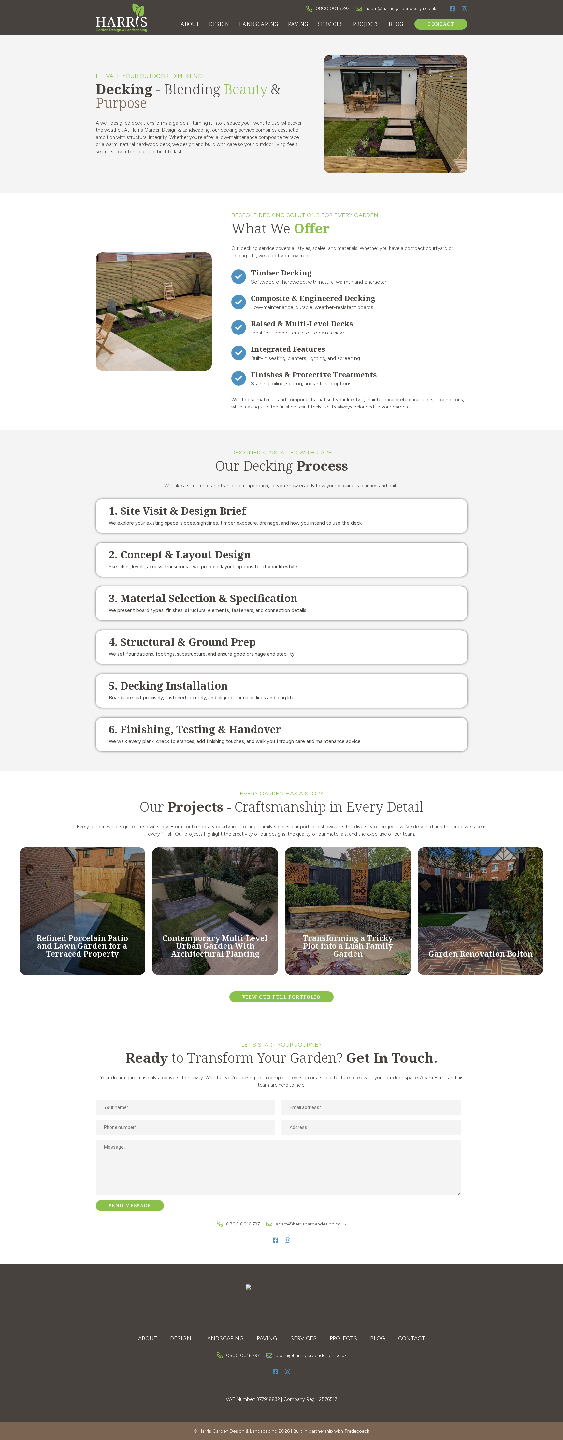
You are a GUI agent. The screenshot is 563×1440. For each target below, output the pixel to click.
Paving (298, 24)
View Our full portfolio (281, 997)
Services (330, 24)
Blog (395, 24)
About (189, 24)
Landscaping (258, 24)
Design (219, 24)
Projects (366, 24)
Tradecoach (356, 1431)
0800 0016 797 (332, 8)
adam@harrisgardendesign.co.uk (400, 8)
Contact (440, 24)
